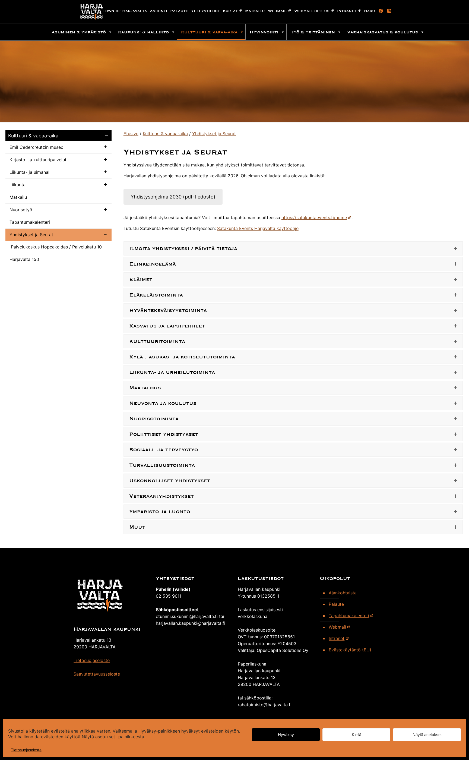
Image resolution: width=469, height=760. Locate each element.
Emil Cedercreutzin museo (36, 147)
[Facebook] (380, 11)
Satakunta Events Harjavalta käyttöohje (258, 228)
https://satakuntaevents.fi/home (314, 217)
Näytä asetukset (427, 734)
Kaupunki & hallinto (143, 32)
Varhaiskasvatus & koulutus (382, 32)
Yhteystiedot (205, 11)
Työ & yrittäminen (313, 32)
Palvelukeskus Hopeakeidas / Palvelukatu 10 (56, 247)
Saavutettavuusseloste (97, 674)
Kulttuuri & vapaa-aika (209, 32)
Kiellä (356, 734)
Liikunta (17, 184)
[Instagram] (388, 11)
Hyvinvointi (264, 32)
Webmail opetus (311, 11)
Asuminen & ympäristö (79, 32)
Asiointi (158, 11)
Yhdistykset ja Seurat (31, 234)
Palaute (179, 11)
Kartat (230, 11)
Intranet (346, 11)
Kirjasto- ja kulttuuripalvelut (37, 159)
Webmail (277, 11)
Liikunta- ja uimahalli (30, 172)
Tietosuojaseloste (26, 750)
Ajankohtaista (343, 592)
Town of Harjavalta (125, 11)
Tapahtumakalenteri (29, 222)
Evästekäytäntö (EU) (350, 649)
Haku (369, 11)
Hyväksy (286, 734)
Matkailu (255, 11)
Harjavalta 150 (24, 259)
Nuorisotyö (20, 209)
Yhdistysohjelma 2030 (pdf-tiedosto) (173, 197)
